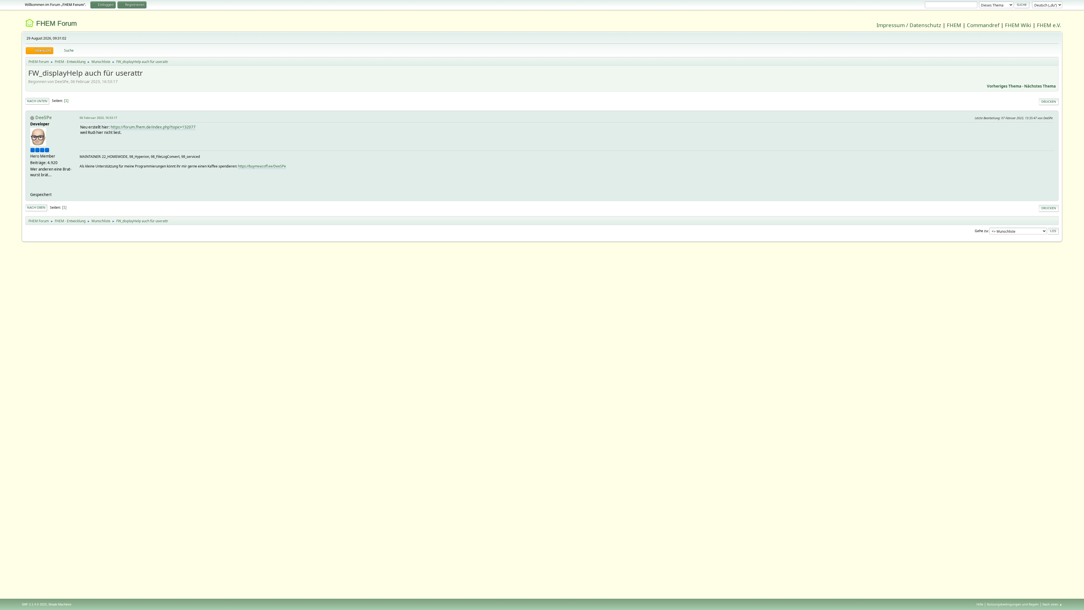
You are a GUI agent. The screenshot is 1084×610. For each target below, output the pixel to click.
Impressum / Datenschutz (909, 25)
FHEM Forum (56, 23)
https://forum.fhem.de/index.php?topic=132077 (153, 127)
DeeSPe (43, 117)
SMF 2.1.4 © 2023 (34, 604)
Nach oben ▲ (1052, 604)
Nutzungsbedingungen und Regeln (1013, 604)
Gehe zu (981, 230)
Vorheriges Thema (1004, 86)
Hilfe (979, 604)
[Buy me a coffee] (32, 187)
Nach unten (37, 101)
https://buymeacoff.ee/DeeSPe (262, 166)
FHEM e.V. (1049, 25)
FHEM (954, 25)
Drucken (1048, 101)
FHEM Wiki (1018, 25)
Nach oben (36, 207)
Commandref (983, 25)
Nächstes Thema (1040, 86)
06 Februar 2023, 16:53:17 (98, 118)
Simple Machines (59, 604)
